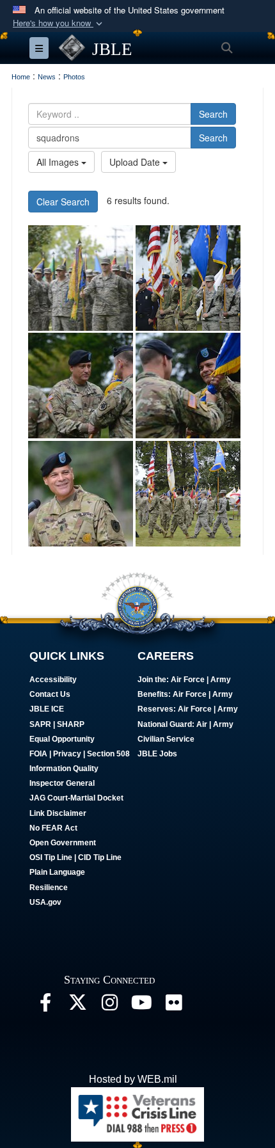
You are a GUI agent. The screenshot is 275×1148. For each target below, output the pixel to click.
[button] (59, 23)
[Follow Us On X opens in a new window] (77, 1005)
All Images (58, 161)
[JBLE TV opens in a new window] (141, 1005)
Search (213, 114)
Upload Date (135, 161)
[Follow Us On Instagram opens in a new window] (109, 1005)
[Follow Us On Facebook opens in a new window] (45, 1005)
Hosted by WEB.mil (133, 1079)
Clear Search (63, 201)
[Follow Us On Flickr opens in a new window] (173, 1005)
